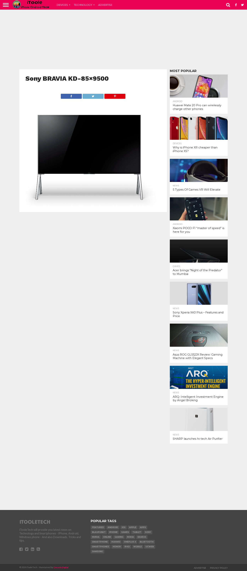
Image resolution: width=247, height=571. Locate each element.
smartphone (100, 542)
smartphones (100, 546)
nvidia (95, 537)
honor (117, 546)
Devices (62, 4)
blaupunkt (99, 532)
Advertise (105, 4)
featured (98, 527)
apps (143, 527)
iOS (123, 527)
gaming (119, 537)
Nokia (130, 537)
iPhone (113, 532)
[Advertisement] (123, 39)
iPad (127, 546)
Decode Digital (61, 567)
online (107, 537)
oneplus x (130, 542)
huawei (115, 542)
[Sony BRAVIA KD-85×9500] (93, 205)
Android (113, 527)
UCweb (149, 546)
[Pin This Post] (114, 95)
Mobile (138, 546)
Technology (83, 4)
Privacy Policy (219, 568)
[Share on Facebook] (71, 95)
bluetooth (146, 542)
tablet (137, 532)
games (125, 532)
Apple (132, 527)
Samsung (97, 551)
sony (148, 532)
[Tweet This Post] (93, 95)
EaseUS (142, 537)
